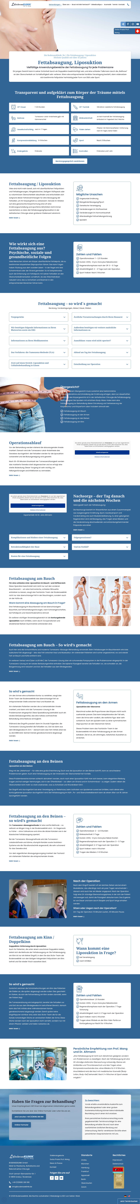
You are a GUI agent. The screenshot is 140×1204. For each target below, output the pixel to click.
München (85, 1164)
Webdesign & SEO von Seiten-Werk (65, 1196)
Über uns (66, 5)
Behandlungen (54, 5)
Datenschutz (118, 1164)
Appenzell (85, 1175)
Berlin (83, 1179)
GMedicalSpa (96, 5)
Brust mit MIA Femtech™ (81, 5)
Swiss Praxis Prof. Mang (60, 1159)
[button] (4, 1200)
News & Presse (56, 1163)
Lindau (84, 1160)
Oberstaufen (86, 1183)
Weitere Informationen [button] (102, 457)
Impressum (117, 1160)
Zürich (83, 1187)
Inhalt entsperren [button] (102, 452)
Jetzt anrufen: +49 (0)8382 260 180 (29, 1117)
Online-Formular (21, 1125)
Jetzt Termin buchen (129, 1201)
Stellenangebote (57, 1155)
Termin (115, 5)
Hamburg (85, 1167)
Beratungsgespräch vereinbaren (70, 161)
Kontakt (122, 5)
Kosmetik (107, 5)
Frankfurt (85, 1171)
